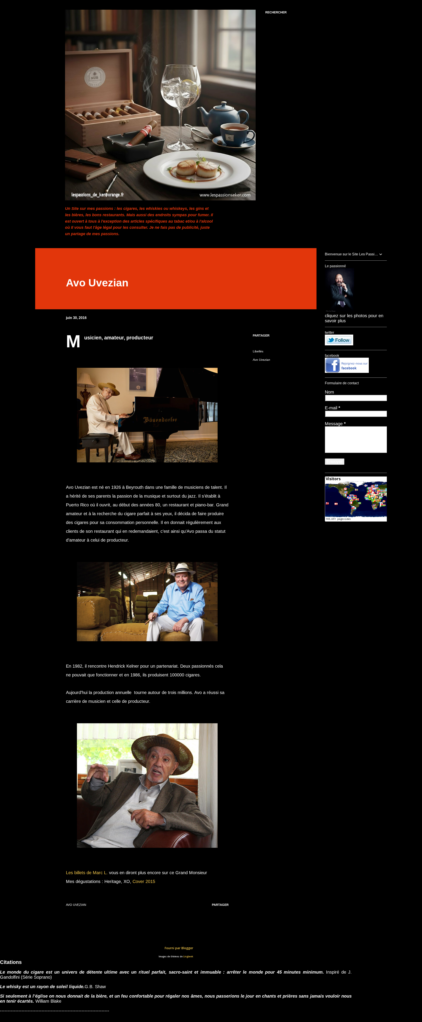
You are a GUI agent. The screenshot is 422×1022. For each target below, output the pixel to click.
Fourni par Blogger (178, 948)
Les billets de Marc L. (87, 872)
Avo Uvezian (261, 359)
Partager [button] (261, 335)
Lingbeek (188, 956)
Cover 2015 (144, 881)
